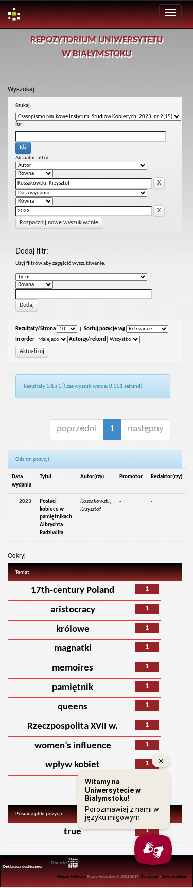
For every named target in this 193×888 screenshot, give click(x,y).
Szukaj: (23, 106)
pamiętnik (72, 688)
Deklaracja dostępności (22, 867)
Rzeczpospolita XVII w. (72, 726)
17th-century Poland (72, 590)
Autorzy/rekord (87, 339)
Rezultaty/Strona (35, 329)
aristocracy (72, 610)
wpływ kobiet (72, 765)
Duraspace (149, 877)
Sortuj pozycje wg (104, 329)
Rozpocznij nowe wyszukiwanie (59, 223)
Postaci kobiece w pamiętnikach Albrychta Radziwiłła (56, 517)
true (72, 832)
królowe (73, 629)
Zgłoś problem (174, 877)
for (18, 124)
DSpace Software (71, 877)
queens (72, 707)
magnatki (73, 649)
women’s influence (72, 746)
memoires (72, 668)
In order (24, 339)
